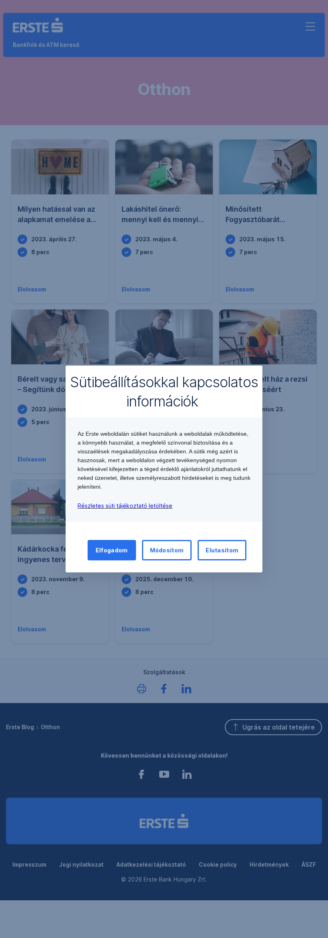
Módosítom (167, 550)
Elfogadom (112, 550)
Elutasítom (222, 550)
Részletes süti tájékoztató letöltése (125, 505)
